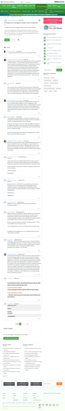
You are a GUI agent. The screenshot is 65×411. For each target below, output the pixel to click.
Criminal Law (55, 80)
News (30, 5)
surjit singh (9, 202)
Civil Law (52, 77)
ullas (8, 212)
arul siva (8, 51)
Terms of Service (19, 402)
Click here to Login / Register (11, 338)
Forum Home (9, 383)
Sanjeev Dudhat (10, 254)
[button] (39, 20)
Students (50, 91)
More (59, 6)
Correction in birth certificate (31, 353)
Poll (24, 395)
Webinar (54, 5)
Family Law (46, 83)
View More (5, 376)
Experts (26, 5)
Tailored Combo (26, 11)
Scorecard (25, 393)
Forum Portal (9, 384)
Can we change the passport (31, 355)
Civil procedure (7, 363)
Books (49, 5)
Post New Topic (36, 383)
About (4, 402)
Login (56, 1)
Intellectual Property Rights (49, 88)
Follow (13, 40)
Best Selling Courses (15, 11)
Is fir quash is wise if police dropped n (54, 56)
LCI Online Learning (37, 400)
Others (55, 91)
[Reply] (39, 56)
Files (34, 5)
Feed (14, 397)
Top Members (15, 400)
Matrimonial (41, 11)
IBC (33, 11)
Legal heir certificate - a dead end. (32, 366)
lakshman (9, 116)
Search (59, 70)
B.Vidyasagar (9, 156)
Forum (4, 395)
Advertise (13, 402)
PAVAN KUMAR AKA (10, 59)
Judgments (20, 5)
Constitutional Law (47, 80)
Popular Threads (23, 384)
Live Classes (5, 11)
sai (7, 278)
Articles (9, 5)
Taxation (45, 91)
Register (61, 1)
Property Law (58, 88)
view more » (59, 67)
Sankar (8, 83)
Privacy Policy (29, 402)
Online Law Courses (42, 6)
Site (23, 2)
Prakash (8, 239)
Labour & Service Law (54, 83)
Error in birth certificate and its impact (33, 351)
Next (27, 324)
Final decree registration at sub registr (54, 37)
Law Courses (28, 2)
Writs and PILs (46, 11)
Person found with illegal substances (11, 360)
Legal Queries (14, 6)
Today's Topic (22, 383)
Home (4, 5)
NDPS (36, 11)
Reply (7, 40)
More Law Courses (58, 11)
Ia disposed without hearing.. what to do (12, 361)
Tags (34, 395)
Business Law (46, 77)
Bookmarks (25, 400)
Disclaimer (24, 402)
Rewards (34, 393)
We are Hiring (8, 402)
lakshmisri (9, 20)
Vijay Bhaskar (9, 180)
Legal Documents (47, 85)
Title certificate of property (31, 360)
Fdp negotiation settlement (9, 351)
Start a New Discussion (53, 19)
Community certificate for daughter (32, 365)
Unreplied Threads (53, 22)
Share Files (25, 397)
